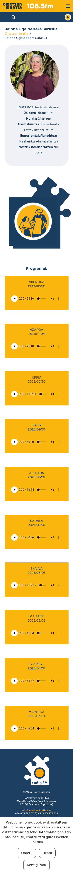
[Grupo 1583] (12, 6)
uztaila (36, 521)
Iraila (36, 425)
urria (36, 377)
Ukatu (47, 853)
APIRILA (36, 664)
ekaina (37, 569)
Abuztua (36, 473)
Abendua (36, 282)
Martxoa (36, 712)
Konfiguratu (36, 865)
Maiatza (36, 616)
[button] (67, 6)
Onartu (26, 853)
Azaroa (36, 330)
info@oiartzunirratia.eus (36, 810)
